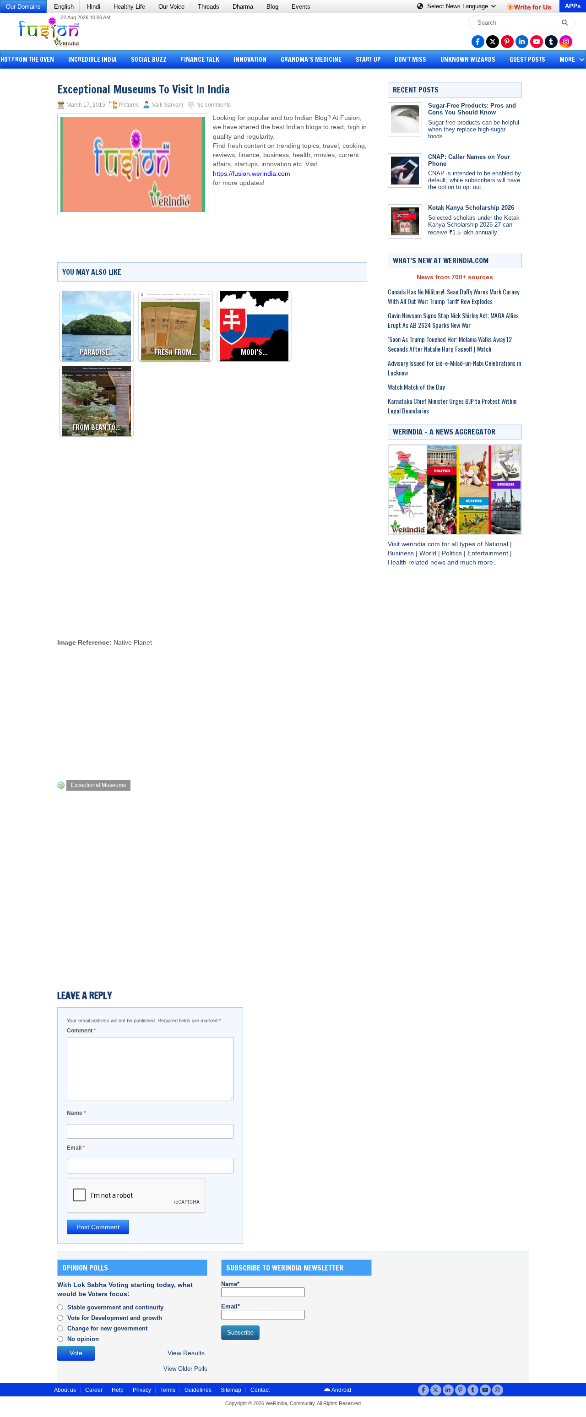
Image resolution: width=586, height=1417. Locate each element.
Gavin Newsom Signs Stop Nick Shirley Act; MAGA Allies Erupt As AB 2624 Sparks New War (453, 320)
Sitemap (231, 1390)
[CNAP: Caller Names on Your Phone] (405, 170)
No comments (213, 105)
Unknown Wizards (467, 59)
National (497, 544)
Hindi (93, 6)
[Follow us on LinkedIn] (521, 41)
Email (76, 1148)
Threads (208, 6)
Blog (272, 6)
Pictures (129, 105)
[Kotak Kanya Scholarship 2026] (405, 221)
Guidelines (198, 1390)
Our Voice (171, 6)
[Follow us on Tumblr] (551, 41)
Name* (230, 1284)
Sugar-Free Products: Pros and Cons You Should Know (472, 109)
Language (458, 6)
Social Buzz (149, 59)
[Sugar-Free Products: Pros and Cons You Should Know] (405, 119)
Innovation (249, 59)
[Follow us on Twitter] (492, 41)
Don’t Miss (410, 59)
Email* (230, 1306)
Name (76, 1113)
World (428, 553)
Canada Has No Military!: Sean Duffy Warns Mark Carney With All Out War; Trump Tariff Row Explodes (453, 296)
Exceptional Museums (98, 785)
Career (94, 1390)
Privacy (142, 1390)
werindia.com (422, 544)
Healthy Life (129, 6)
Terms (167, 1390)
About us (65, 1390)
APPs (573, 6)
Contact (260, 1390)
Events (301, 6)
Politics (453, 553)
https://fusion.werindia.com (251, 173)
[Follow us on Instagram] (565, 41)
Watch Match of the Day (416, 386)
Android (341, 1390)
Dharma (243, 6)
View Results (186, 1353)
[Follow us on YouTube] (536, 41)
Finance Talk (200, 59)
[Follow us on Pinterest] (507, 41)
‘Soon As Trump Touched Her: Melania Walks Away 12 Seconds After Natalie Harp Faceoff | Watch (450, 343)
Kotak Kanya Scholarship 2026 (471, 207)
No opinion (83, 1339)
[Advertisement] (41, 213)
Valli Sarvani (167, 105)
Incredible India (92, 59)
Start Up (368, 59)
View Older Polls (185, 1368)
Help (118, 1390)
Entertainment (488, 553)
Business (402, 553)
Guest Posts (527, 59)
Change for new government (107, 1328)
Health (398, 562)
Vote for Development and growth (114, 1317)
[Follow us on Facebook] (478, 41)
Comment (81, 1030)
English (64, 6)
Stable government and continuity (115, 1307)
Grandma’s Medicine (311, 59)
